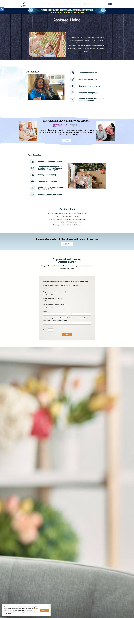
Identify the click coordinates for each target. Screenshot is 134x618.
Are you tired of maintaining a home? (53, 304)
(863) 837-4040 (88, 4)
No (52, 288)
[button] (2, 9)
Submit (67, 334)
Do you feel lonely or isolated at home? (54, 292)
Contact (78, 4)
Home (44, 4)
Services (58, 4)
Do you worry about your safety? (52, 298)
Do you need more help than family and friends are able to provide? (62, 285)
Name (45, 311)
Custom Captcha (48, 327)
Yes (46, 288)
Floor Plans (69, 4)
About (50, 4)
